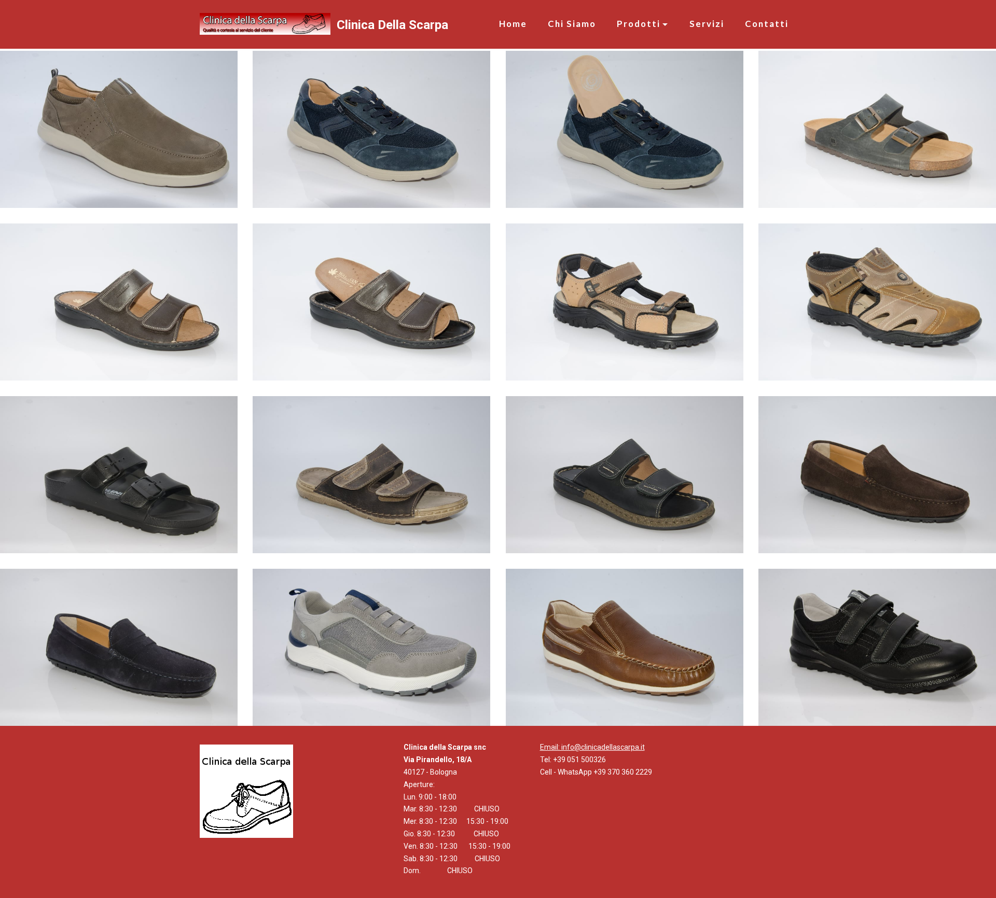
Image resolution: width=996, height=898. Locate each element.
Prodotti (638, 23)
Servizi (706, 23)
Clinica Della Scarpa (392, 25)
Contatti (767, 23)
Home (513, 23)
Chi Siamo (572, 23)
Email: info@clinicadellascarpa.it (592, 747)
